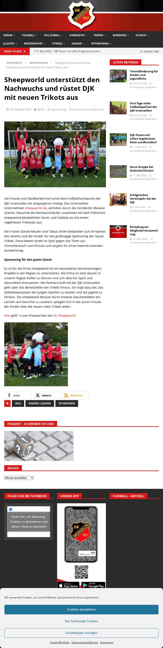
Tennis (98, 35)
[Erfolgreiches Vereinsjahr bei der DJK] (118, 199)
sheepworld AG (36, 208)
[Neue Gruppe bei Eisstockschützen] (118, 171)
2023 (18, 403)
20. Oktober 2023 (20, 109)
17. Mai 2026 (139, 147)
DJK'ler (41, 109)
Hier (7, 315)
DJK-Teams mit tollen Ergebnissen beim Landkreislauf (143, 138)
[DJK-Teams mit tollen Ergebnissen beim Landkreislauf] (118, 139)
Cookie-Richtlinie (59, 642)
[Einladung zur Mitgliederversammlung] (118, 231)
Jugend (77, 43)
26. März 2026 (140, 238)
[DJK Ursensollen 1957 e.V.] (81, 29)
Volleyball (52, 35)
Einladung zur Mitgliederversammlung (144, 230)
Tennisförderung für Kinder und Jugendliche (144, 74)
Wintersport (33, 43)
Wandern (119, 35)
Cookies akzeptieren (81, 609)
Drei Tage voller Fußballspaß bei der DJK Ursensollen (143, 106)
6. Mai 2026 (139, 207)
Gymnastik (76, 35)
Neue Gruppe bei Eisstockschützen (142, 168)
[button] (18, 395)
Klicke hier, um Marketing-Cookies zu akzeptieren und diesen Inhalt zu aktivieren (28, 521)
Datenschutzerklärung (85, 642)
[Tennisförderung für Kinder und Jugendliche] (118, 76)
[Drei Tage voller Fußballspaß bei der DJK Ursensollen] (118, 108)
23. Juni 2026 (140, 83)
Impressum (106, 642)
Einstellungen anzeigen (81, 633)
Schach (141, 35)
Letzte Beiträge (125, 62)
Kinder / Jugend (40, 403)
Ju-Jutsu (9, 43)
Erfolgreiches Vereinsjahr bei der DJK (143, 198)
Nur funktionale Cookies (81, 621)
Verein (8, 35)
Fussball (28, 35)
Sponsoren (67, 403)
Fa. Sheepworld (64, 315)
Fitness (57, 43)
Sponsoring (100, 43)
